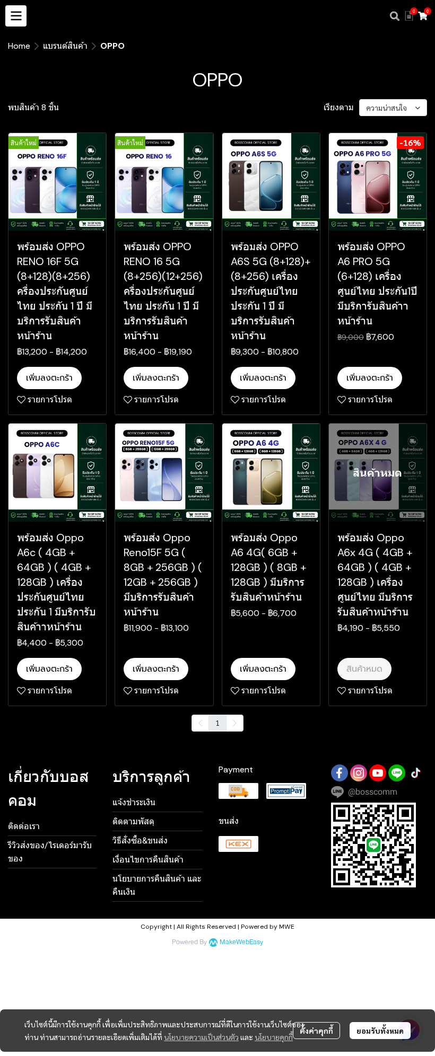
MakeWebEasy (241, 942)
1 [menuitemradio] (217, 722)
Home (19, 45)
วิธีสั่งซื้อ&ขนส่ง (140, 840)
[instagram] (358, 772)
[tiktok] (415, 772)
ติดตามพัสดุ (133, 821)
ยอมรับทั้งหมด (380, 1030)
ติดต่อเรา (24, 826)
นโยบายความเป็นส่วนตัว (201, 1037)
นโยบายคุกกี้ (274, 1037)
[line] (396, 772)
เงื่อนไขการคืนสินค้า (148, 860)
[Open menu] (16, 16)
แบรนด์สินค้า (65, 45)
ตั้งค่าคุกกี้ (316, 1030)
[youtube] (377, 772)
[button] (394, 15)
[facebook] (339, 772)
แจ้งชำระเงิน (133, 802)
